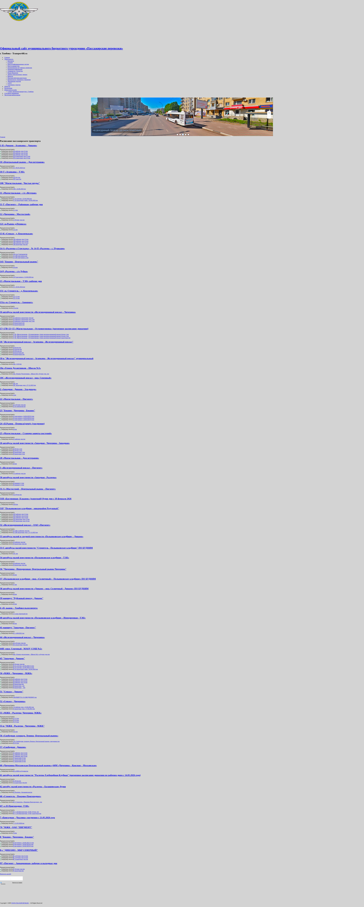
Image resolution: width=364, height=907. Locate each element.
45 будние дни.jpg (18, 664)
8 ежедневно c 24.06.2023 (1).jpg (23, 843)
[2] (180, 135)
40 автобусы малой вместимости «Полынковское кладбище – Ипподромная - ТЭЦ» (43, 618)
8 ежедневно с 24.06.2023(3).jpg (23, 846)
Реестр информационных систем (18, 64)
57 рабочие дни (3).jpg (20, 756)
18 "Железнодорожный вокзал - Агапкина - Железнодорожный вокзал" (36, 342)
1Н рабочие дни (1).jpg (20, 151)
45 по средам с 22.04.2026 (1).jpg (23, 666)
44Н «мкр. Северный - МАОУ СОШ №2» (21, 648)
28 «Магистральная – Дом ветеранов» (19, 458)
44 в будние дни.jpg (19, 643)
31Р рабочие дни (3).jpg (20, 517)
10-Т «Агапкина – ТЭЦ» (12, 172)
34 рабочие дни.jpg (19, 563)
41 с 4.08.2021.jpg (18, 633)
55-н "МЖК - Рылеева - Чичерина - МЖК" (22, 726)
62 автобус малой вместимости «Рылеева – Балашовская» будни (33, 786)
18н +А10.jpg (17, 364)
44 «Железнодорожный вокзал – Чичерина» (22, 637)
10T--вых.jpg (17, 179)
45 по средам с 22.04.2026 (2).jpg (23, 667)
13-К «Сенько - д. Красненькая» (16, 233)
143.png (15, 267)
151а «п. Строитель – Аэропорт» (16, 302)
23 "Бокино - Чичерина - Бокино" (17, 410)
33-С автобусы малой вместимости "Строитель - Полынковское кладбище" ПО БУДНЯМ (46, 548)
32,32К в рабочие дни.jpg (21, 531)
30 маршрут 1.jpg (18, 483)
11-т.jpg (15, 210)
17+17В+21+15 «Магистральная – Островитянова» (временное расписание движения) (44, 328)
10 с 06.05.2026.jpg (19, 168)
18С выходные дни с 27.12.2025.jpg (24, 385)
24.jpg (15, 429)
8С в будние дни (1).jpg (20, 856)
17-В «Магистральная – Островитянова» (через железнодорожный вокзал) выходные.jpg (41, 338)
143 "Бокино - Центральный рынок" (19, 261)
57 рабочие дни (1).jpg (20, 753)
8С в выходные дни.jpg (20, 859)
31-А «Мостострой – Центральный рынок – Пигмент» (28, 489)
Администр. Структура (15, 71)
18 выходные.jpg (18, 352)
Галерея (10, 62)
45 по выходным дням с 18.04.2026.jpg (25, 669)
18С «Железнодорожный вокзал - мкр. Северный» (25, 378)
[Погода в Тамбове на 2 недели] (17, 882)
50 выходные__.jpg (19, 687)
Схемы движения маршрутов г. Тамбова (21, 91)
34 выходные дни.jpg (20, 565)
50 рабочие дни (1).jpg (20, 679)
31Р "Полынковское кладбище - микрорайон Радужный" (29, 508)
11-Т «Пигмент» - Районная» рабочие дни (21, 204)
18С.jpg (15, 383)
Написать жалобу (5, 874)
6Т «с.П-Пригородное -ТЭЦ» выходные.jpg (27, 813)
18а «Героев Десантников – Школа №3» (20, 368)
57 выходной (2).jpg (19, 759)
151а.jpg (15, 308)
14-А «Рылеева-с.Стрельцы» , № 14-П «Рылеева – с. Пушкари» (32, 248)
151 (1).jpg (16, 296)
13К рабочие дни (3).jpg (20, 243)
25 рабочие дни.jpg (19, 439)
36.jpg (15, 575)
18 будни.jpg (17, 347)
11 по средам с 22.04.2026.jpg (22, 198)
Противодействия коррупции (17, 78)
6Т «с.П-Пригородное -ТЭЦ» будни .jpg (26, 812)
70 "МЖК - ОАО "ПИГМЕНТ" (16, 827)
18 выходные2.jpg (18, 354)
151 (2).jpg (16, 298)
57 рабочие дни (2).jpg (20, 754)
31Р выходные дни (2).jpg (21, 521)
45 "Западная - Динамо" (12, 658)
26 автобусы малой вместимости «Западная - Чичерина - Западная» (35, 443)
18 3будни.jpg (17, 351)
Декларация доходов (14, 81)
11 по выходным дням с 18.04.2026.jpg (25, 200)
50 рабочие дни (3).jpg (20, 682)
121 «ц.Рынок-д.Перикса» (13, 224)
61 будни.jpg (17, 781)
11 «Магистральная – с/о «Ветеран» (18, 193)
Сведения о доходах (14, 85)
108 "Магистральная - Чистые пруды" (20, 183)
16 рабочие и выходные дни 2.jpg (24, 319)
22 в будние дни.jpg (19, 405)
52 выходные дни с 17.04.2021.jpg (24, 709)
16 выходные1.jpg (18, 323)
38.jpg (15, 594)
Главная (2, 137)
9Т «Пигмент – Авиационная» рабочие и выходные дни (28, 863)
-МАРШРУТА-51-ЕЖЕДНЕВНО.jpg (25, 697)
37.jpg (15, 584)
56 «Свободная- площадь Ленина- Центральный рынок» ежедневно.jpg (36, 741)
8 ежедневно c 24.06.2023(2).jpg (23, 844)
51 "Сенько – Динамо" (11, 691)
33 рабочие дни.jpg (19, 542)
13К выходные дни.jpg (20, 244)
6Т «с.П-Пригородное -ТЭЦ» (14, 806)
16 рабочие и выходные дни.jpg (23, 318)
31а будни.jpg (17, 494)
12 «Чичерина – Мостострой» (15, 214)
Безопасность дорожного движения (19, 79)
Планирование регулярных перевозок (20, 68)
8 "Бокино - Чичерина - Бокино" (17, 837)
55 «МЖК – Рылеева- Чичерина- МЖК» (21, 713)
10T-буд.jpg (16, 177)
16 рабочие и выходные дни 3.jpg (24, 321)
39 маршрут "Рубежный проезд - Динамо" (21, 598)
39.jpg (15, 604)
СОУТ (10, 83)
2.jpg (14, 395)
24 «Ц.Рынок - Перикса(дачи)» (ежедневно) (22, 423)
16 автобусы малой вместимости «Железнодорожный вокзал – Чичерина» (38, 312)
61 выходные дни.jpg (20, 782)
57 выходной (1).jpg (19, 758)
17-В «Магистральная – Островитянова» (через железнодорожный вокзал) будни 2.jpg (41, 336)
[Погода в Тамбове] (11, 879)
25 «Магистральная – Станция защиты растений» (26, 433)
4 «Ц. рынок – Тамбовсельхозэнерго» (19, 608)
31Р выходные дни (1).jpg (21, 519)
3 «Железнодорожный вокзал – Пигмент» (21, 468)
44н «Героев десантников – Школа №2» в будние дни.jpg (31, 654)
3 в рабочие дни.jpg (19, 473)
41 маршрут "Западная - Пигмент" (18, 627)
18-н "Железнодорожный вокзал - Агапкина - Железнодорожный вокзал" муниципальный (46, 358)
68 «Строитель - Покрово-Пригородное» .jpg (27, 802)
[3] (183, 135)
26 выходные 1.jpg (19, 452)
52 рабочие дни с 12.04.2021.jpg (23, 707)
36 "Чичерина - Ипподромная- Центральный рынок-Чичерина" (33, 569)
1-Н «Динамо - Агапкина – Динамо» (18, 145)
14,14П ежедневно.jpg (20, 256)
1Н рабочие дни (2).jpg (20, 153)
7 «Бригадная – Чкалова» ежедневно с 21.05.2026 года (27, 817)
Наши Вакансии (13, 73)
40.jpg (15, 623)
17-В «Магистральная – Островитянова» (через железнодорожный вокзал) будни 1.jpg (41, 334)
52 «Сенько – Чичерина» (12, 701)
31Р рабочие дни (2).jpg (20, 516)
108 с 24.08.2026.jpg (19, 189)
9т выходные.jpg (18, 871)
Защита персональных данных (17, 74)
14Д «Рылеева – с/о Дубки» (14, 271)
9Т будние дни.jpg (19, 869)
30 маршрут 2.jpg (18, 485)
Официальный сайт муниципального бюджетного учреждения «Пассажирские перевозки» (61, 48)
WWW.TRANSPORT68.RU (20, 903)
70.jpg (15, 833)
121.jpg (15, 229)
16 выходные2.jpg (18, 324)
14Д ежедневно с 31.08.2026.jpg (23, 277)
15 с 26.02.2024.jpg (19, 287)
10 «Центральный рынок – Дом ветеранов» (22, 162)
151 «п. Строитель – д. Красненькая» (19, 291)
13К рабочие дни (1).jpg (20, 239)
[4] (186, 135)
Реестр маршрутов (13, 66)
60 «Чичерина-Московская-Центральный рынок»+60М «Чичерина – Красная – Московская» (48, 765)
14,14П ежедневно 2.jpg (20, 257)
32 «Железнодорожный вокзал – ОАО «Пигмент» (25, 525)
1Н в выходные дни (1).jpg (21, 156)
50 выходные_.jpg (18, 686)
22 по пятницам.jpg (19, 406)
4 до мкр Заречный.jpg (20, 614)
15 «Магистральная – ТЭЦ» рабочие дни (21, 281)
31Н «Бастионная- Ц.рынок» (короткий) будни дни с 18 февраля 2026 (35, 498)
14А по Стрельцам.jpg (20, 254)
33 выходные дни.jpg (20, 544)
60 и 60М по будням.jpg (20, 771)
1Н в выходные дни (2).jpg (21, 158)
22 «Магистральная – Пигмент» (16, 399)
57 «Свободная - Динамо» (13, 747)
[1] (177, 135)
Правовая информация (15, 69)
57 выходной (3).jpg (19, 761)
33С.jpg (15, 553)
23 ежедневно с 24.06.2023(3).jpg (23, 419)
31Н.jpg (15, 504)
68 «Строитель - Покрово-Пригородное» (20, 796)
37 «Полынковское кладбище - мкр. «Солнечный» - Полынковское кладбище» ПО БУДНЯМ (48, 579)
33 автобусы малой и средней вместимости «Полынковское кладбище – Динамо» (41, 536)
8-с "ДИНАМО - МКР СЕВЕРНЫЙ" (19, 850)
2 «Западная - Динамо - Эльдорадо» (18, 389)
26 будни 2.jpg (17, 450)
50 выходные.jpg (18, 684)
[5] (188, 135)
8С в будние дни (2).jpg (20, 857)
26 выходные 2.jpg (19, 454)
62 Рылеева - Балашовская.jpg (22, 792)
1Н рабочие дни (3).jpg (20, 154)
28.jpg (15, 464)
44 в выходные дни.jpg (20, 645)
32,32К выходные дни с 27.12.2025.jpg (25, 532)
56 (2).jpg (16, 743)
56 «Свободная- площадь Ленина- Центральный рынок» (29, 735)
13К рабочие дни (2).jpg (20, 241)
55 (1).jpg (16, 718)
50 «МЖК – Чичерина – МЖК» (16, 673)
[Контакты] (19, 44)
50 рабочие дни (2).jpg (20, 681)
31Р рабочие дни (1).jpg (20, 514)
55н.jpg (15, 731)
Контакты (11, 61)
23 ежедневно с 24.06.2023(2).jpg (23, 418)
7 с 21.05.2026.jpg (18, 823)
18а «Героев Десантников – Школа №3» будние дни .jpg (31, 374)
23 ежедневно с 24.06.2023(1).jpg (23, 416)
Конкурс (10, 76)
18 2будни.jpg (17, 349)
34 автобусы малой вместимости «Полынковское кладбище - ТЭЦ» (34, 557)
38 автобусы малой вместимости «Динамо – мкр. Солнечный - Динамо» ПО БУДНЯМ (44, 588)
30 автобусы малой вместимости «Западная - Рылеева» (28, 477)
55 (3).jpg (16, 722)
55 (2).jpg (16, 720)
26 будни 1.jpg (17, 449)
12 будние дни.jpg (18, 220)
